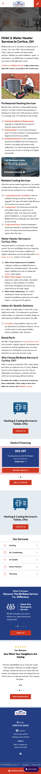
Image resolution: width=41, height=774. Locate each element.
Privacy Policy (36, 765)
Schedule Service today (21, 771)
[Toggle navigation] (3, 3)
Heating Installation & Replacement (19, 121)
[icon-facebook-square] (20, 754)
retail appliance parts (31, 341)
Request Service (19, 470)
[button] (18, 477)
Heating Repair (11, 130)
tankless (7, 274)
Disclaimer (26, 765)
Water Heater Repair (13, 277)
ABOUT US (20, 633)
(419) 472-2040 (20, 725)
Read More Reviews (21, 697)
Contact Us (20, 431)
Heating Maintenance (13, 138)
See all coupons (20, 482)
